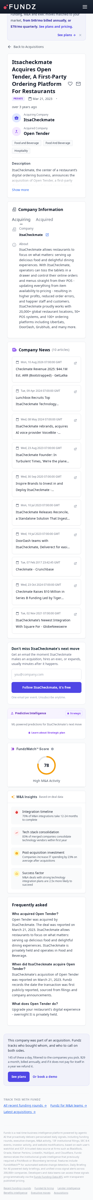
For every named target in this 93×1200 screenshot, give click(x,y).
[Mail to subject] (78, 84)
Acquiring (21, 219)
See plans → (67, 35)
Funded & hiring (44, 1188)
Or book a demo (45, 1077)
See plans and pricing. (56, 27)
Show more (20, 190)
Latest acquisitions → (20, 1112)
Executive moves (40, 1192)
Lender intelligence (69, 1188)
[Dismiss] (80, 35)
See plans (19, 1077)
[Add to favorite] (70, 84)
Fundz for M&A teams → (68, 1105)
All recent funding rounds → (25, 1105)
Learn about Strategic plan (48, 732)
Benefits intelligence (15, 1192)
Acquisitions (61, 1192)
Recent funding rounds (17, 1188)
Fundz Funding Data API (48, 1176)
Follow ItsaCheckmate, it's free (46, 687)
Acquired (44, 219)
